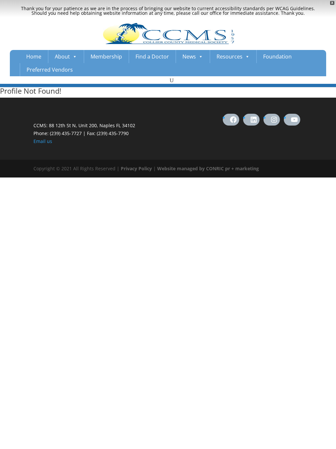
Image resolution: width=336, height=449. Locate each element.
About (62, 56)
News (189, 56)
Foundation (277, 56)
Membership (106, 56)
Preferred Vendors (50, 69)
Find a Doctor (152, 56)
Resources (229, 56)
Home (33, 56)
